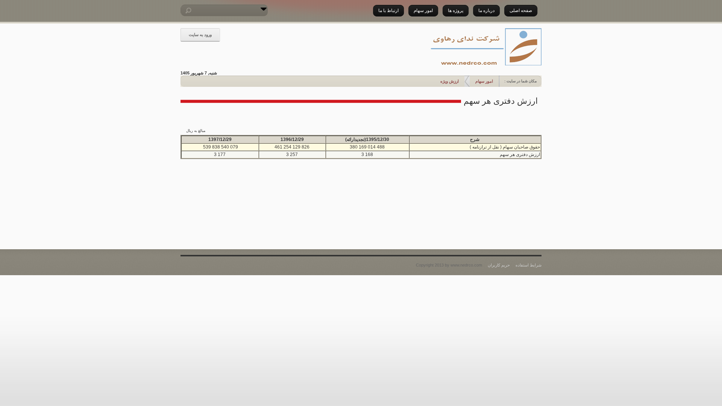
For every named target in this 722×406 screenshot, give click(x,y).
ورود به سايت (200, 34)
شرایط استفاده (529, 265)
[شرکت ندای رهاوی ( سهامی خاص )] (485, 47)
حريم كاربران (499, 265)
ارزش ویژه (449, 81)
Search (186, 11)
